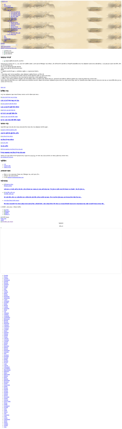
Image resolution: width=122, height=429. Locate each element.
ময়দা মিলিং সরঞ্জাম (14, 16)
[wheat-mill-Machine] (4, 142)
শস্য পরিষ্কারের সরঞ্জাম (15, 15)
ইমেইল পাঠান (3, 218)
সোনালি (2, 220)
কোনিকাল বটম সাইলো (15, 24)
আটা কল (9, 10)
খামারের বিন (13, 25)
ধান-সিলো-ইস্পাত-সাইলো (7, 140)
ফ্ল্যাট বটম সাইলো (14, 22)
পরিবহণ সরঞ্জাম (14, 19)
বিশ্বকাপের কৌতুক (8, 186)
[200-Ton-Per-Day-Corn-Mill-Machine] (9, 130)
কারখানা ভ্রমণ (10, 7)
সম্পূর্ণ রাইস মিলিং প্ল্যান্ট (15, 33)
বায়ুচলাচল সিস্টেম (14, 27)
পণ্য (5, 9)
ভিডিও (5, 37)
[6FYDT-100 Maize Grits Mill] (8, 110)
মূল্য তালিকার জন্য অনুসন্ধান (7, 157)
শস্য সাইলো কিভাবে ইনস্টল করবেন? (11, 200)
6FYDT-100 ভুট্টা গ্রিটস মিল (9, 113)
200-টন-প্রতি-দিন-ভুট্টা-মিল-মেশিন (10, 133)
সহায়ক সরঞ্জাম (14, 18)
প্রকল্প (5, 40)
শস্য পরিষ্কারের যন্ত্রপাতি (16, 28)
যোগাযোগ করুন (7, 39)
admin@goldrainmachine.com (8, 48)
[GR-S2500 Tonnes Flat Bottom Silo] (9, 103)
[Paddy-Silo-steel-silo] (7, 136)
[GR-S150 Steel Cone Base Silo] (9, 97)
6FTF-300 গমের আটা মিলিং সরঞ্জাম (10, 120)
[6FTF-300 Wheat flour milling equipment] (9, 116)
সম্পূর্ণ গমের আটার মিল (15, 12)
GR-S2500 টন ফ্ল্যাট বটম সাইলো (10, 107)
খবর (5, 36)
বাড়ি (5, 4)
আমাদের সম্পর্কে (7, 6)
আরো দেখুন (3, 87)
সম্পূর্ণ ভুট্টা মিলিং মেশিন (15, 13)
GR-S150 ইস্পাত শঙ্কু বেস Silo (10, 100)
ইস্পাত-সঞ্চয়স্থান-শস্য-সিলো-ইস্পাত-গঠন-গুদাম (13, 152)
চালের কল (9, 31)
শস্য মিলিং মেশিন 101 (9, 194)
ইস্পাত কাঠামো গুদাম (11, 34)
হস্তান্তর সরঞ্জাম (14, 30)
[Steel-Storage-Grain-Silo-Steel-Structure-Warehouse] (11, 149)
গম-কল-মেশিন (4, 146)
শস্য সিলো (9, 21)
